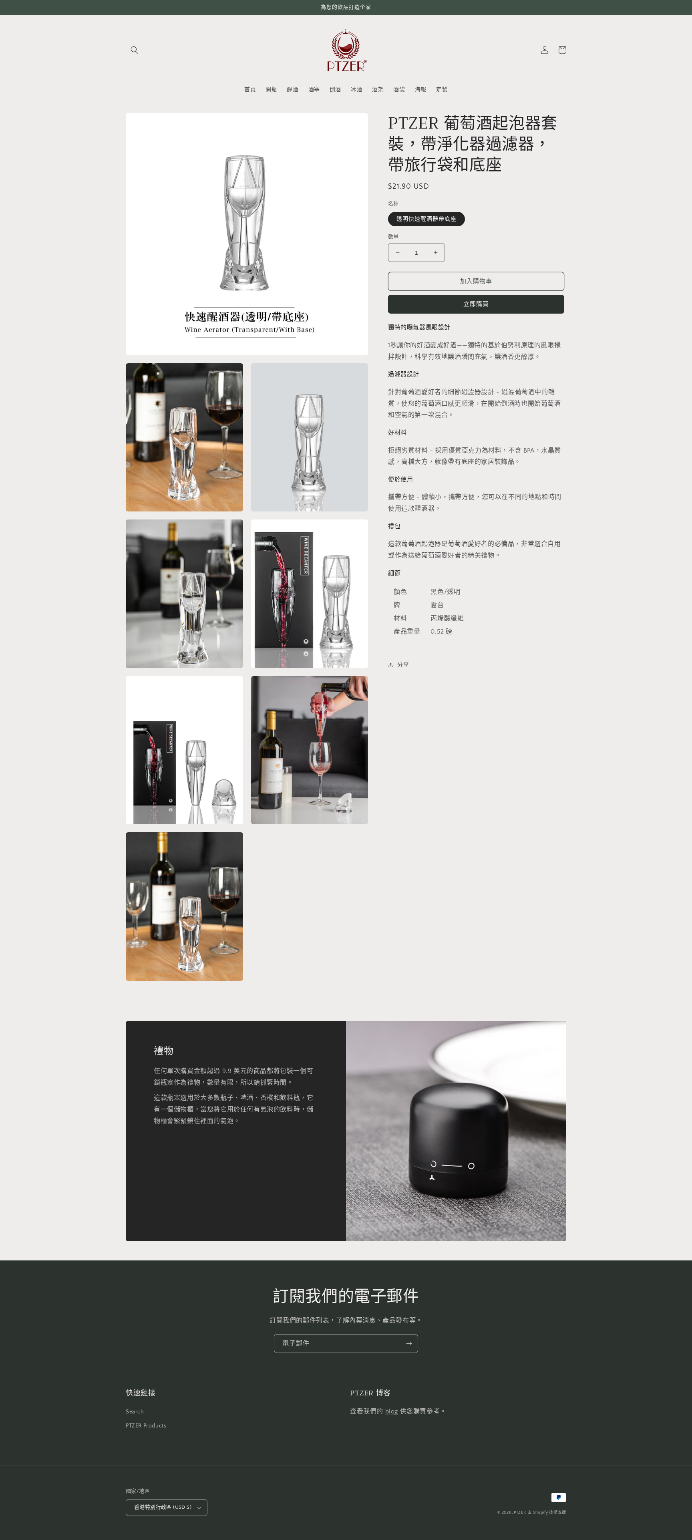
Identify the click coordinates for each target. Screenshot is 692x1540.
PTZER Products (146, 1426)
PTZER (520, 1512)
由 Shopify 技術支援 (546, 1512)
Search (135, 1412)
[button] (134, 50)
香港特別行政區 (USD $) (162, 1507)
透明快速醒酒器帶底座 (426, 218)
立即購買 (476, 304)
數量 (393, 236)
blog (391, 1411)
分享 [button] (403, 665)
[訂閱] (409, 1343)
